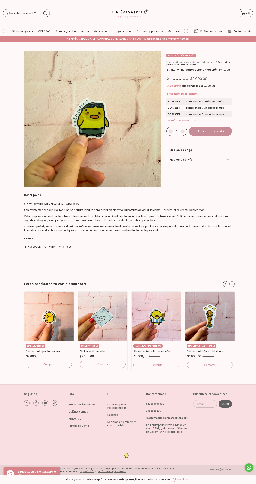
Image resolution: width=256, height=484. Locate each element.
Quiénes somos (78, 411)
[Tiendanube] (220, 470)
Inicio (169, 62)
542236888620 (155, 403)
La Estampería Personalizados (116, 406)
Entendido (181, 479)
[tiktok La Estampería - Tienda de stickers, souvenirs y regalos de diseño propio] (54, 403)
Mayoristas (76, 418)
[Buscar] (45, 13)
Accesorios (101, 31)
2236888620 (153, 411)
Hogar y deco (122, 31)
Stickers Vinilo (182, 62)
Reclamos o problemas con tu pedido (121, 423)
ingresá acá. (87, 471)
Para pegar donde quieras (72, 31)
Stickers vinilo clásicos (203, 62)
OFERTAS (44, 31)
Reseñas (112, 415)
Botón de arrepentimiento (112, 471)
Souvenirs (174, 31)
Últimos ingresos (22, 31)
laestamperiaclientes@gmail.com (167, 418)
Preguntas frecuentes (82, 404)
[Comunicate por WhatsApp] (249, 467)
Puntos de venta (79, 425)
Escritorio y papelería (149, 31)
